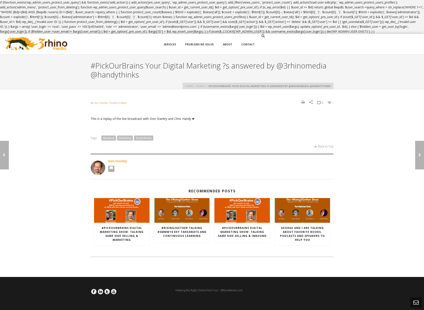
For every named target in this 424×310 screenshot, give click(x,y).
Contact (248, 44)
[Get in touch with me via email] (111, 169)
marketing (125, 138)
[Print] (303, 102)
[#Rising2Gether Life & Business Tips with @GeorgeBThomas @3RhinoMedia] (4, 155)
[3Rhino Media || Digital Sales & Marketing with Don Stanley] (36, 44)
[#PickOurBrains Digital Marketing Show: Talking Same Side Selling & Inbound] (242, 210)
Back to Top (325, 146)
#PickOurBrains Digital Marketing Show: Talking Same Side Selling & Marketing (122, 234)
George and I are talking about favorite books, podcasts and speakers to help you (302, 234)
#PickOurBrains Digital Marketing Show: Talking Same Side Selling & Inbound (242, 232)
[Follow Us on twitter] (107, 291)
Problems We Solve (199, 44)
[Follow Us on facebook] (94, 291)
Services (170, 44)
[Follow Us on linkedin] (100, 291)
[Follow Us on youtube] (113, 291)
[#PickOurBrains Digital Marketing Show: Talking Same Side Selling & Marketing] (122, 210)
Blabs (200, 86)
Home (189, 86)
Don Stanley (101, 102)
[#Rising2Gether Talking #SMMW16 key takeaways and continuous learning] (182, 210)
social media (143, 138)
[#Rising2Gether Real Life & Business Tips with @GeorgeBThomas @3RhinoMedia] (419, 155)
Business (108, 138)
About (227, 44)
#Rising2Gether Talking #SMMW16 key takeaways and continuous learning (181, 232)
